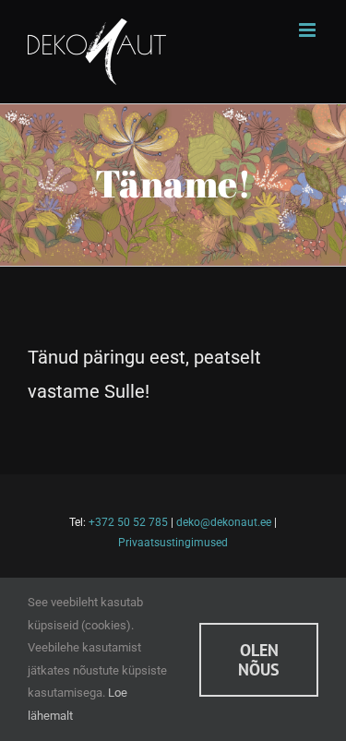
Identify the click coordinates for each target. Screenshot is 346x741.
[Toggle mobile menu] (308, 30)
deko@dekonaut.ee (223, 522)
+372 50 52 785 (128, 522)
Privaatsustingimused (173, 542)
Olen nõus (259, 659)
